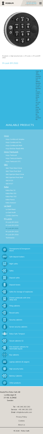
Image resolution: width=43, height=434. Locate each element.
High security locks (17, 56)
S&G (6, 164)
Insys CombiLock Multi (14, 145)
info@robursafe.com (30, 4)
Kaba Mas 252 (11, 193)
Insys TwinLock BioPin (14, 158)
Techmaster (10, 238)
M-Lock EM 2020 (12, 222)
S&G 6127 (9, 183)
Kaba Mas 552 (11, 196)
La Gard (7, 206)
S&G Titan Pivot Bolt (13, 171)
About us (21, 425)
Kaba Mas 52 (10, 190)
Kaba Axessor (11, 203)
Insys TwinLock (11, 152)
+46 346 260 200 (25, 409)
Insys (6, 136)
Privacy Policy (21, 417)
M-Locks (28, 56)
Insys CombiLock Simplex (15, 139)
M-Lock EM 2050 (12, 225)
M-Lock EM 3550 (12, 234)
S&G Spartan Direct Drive (15, 174)
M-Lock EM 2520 (12, 228)
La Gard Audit (11, 212)
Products (5, 56)
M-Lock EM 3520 (12, 231)
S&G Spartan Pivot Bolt (14, 177)
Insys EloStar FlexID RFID (15, 148)
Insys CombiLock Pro (13, 142)
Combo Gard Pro (12, 215)
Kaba (6, 187)
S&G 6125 (9, 180)
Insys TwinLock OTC (13, 161)
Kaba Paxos (10, 199)
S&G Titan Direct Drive (14, 168)
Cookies (21, 421)
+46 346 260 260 (31, 3)
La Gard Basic (11, 209)
